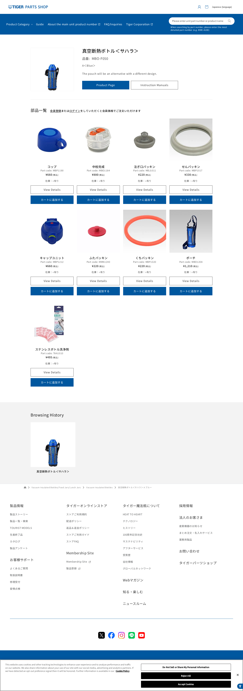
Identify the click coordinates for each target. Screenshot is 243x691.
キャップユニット (52, 258)
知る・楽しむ (133, 591)
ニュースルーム (134, 603)
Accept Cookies (186, 684)
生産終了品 (16, 534)
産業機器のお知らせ (190, 526)
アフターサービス (133, 548)
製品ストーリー (19, 514)
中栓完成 (98, 166)
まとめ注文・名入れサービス (196, 532)
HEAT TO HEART (132, 514)
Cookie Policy (122, 670)
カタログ (15, 541)
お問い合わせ (189, 551)
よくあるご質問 (19, 568)
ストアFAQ (72, 541)
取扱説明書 (16, 575)
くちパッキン (145, 258)
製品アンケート (19, 548)
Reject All (186, 675)
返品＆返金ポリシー (77, 528)
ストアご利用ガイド (77, 534)
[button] (206, 7)
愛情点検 (15, 588)
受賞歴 (127, 555)
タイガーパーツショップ (198, 562)
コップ (52, 166)
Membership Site (80, 553)
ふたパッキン (98, 258)
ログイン (74, 110)
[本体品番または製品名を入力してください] (229, 21)
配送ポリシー (74, 521)
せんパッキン (191, 166)
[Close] (237, 675)
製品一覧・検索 (19, 521)
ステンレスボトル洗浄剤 (52, 349)
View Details (52, 190)
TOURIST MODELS (21, 528)
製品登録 (71, 568)
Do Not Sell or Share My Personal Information (185, 667)
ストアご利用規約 (76, 514)
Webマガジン (133, 580)
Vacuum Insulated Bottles (99, 487)
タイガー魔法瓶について (141, 505)
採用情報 (186, 505)
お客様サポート (22, 559)
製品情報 (16, 505)
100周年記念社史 (132, 534)
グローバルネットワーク (137, 568)
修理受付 (15, 582)
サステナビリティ (133, 541)
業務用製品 (185, 539)
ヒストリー (129, 528)
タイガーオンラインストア (86, 505)
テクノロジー (130, 521)
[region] (121, 675)
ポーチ (191, 258)
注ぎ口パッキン (144, 166)
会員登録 (55, 110)
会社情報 (128, 561)
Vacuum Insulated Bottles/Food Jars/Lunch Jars (56, 487)
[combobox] (202, 21)
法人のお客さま (191, 517)
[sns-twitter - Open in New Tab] (101, 637)
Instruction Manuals (154, 85)
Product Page (105, 85)
